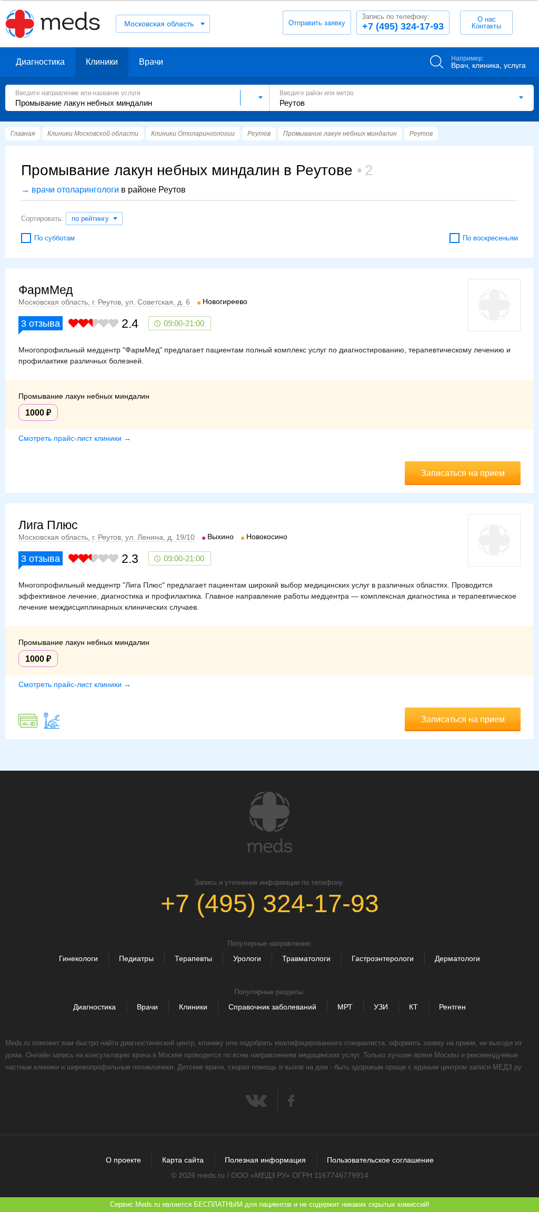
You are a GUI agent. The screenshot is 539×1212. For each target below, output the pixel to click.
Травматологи (306, 958)
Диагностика (40, 61)
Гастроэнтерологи (383, 958)
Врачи (151, 61)
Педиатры (136, 958)
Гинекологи (78, 958)
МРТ (345, 1007)
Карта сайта (183, 1160)
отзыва (40, 323)
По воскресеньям (490, 238)
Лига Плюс (48, 525)
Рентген (452, 1007)
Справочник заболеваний (272, 1007)
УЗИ (381, 1007)
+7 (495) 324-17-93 (403, 22)
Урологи (247, 958)
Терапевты (193, 958)
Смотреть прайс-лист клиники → (74, 438)
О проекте (123, 1160)
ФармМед (45, 290)
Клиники (102, 61)
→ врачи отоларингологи (70, 189)
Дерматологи (457, 958)
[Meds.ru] (269, 822)
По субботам (54, 238)
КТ (413, 1007)
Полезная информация (265, 1160)
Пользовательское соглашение (380, 1160)
